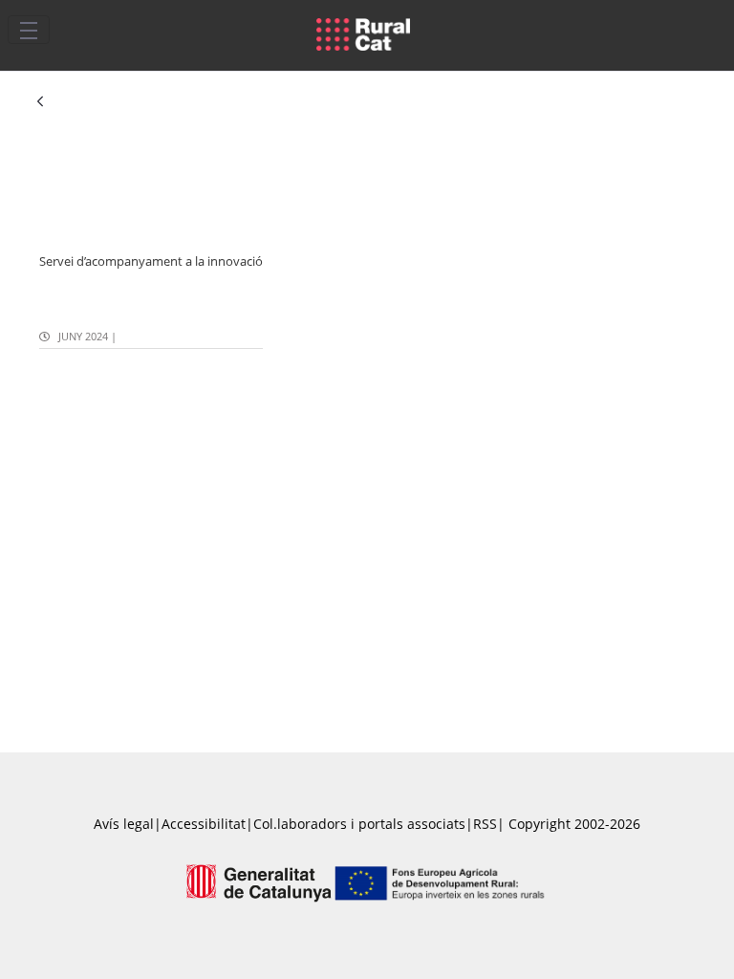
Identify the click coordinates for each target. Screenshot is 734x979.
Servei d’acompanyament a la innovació (151, 261)
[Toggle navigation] (29, 29)
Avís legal (124, 824)
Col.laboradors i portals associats (359, 824)
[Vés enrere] (40, 102)
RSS (485, 824)
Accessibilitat (204, 824)
